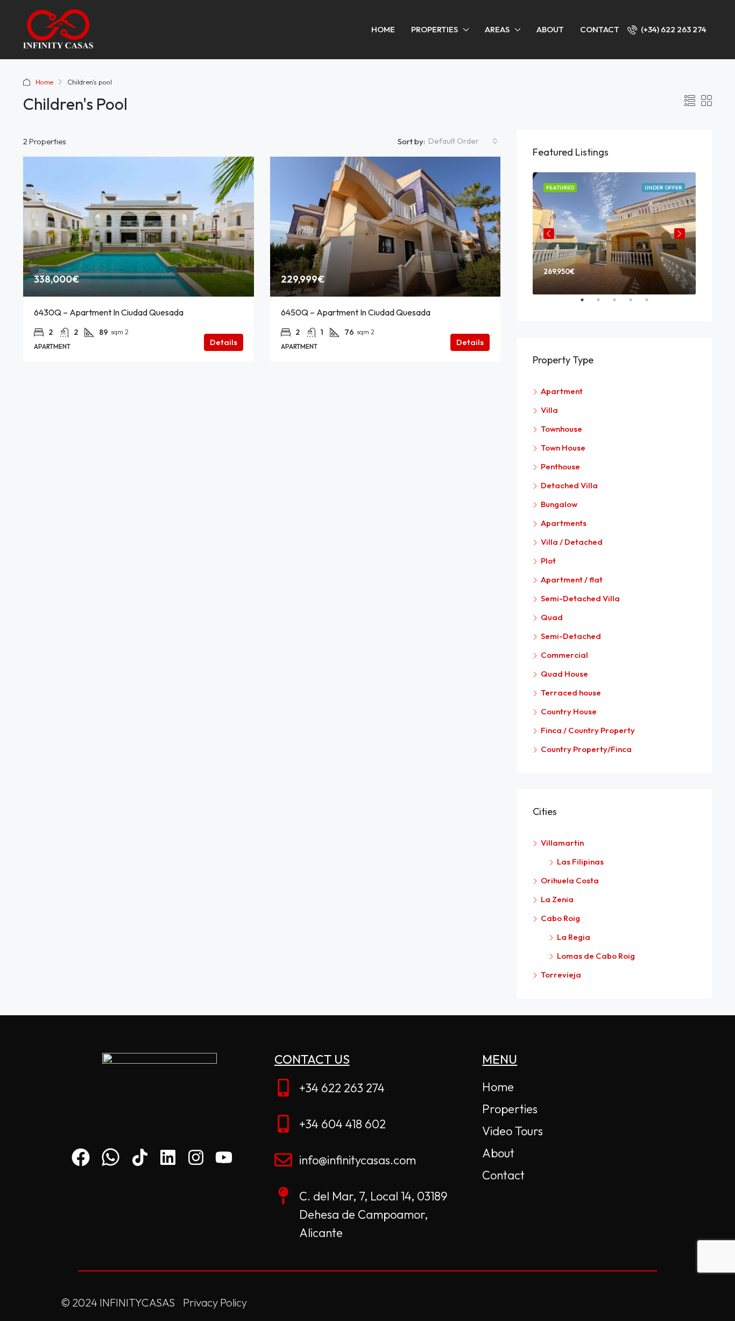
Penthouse (560, 466)
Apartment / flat (572, 579)
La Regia (573, 937)
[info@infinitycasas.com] (283, 1160)
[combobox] (462, 141)
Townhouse (561, 429)
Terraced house (571, 692)
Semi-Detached (571, 636)
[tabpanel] (614, 233)
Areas (497, 29)
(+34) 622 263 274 (672, 29)
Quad (552, 617)
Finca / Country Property (588, 730)
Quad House (564, 674)
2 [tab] (603, 304)
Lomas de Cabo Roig (596, 956)
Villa (549, 410)
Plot (548, 561)
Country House (569, 711)
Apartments (563, 523)
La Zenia (557, 899)
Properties (434, 29)
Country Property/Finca (586, 749)
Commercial (564, 655)
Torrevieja (561, 974)
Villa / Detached (572, 542)
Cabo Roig (560, 918)
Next (679, 233)
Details (223, 342)
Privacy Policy (215, 1302)
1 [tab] (587, 304)
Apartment (562, 391)
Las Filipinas (580, 861)
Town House (563, 447)
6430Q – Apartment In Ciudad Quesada (108, 312)
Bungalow (559, 504)
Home (383, 29)
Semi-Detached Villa (580, 598)
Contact (599, 29)
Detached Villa (569, 485)
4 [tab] (636, 304)
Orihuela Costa (570, 880)
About (550, 29)
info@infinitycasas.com (357, 1160)
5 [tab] (652, 304)
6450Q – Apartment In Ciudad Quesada (355, 312)
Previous (548, 233)
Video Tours (512, 1131)
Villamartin (562, 843)
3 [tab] (619, 304)
